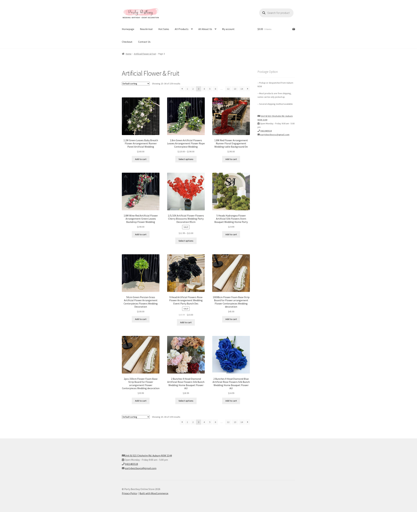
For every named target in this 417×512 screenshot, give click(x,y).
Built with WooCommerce (153, 493)
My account (228, 29)
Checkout (127, 41)
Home (128, 53)
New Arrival (146, 29)
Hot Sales (163, 29)
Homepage (128, 29)
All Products (181, 29)
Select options (186, 159)
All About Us (205, 29)
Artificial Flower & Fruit (145, 53)
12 (228, 88)
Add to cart (140, 159)
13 (235, 88)
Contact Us (144, 41)
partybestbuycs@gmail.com (274, 134)
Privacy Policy (129, 493)
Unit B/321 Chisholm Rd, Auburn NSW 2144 (148, 455)
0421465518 (266, 130)
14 (242, 88)
